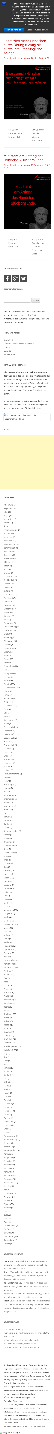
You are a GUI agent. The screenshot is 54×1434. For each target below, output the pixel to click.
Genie (6, 723)
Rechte (7, 1006)
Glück (10, 246)
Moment (7, 920)
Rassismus (8, 999)
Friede (6, 691)
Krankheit (8, 841)
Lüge (6, 899)
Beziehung (8, 558)
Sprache (7, 1067)
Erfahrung (8, 630)
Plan (6, 978)
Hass (6, 766)
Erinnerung (9, 641)
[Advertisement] (27, 462)
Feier (6, 662)
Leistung (7, 885)
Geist (6, 709)
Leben (6, 877)
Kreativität (8, 845)
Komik (6, 827)
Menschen (8, 910)
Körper (7, 834)
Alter (6, 512)
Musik (6, 928)
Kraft (6, 838)
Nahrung (8, 935)
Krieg (6, 849)
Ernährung (8, 648)
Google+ (15, 278)
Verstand (8, 1175)
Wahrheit (8, 1193)
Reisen (6, 1017)
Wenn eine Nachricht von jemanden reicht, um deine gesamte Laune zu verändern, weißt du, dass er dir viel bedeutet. (26, 1265)
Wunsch (7, 1207)
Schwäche (8, 1042)
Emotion (7, 616)
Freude (35, 250)
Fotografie (8, 673)
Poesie (6, 981)
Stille (6, 1082)
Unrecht (7, 1125)
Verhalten (8, 1161)
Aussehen (8, 537)
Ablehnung (8, 504)
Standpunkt (9, 1071)
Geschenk (8, 730)
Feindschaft (9, 666)
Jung (6, 813)
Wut (5, 1211)
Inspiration (8, 806)
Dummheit (8, 594)
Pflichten (8, 971)
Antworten (8, 519)
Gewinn (7, 741)
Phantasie (8, 974)
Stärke (6, 1075)
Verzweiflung (9, 1182)
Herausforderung (11, 773)
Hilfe (6, 781)
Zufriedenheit (10, 1225)
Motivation (37, 140)
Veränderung (9, 1136)
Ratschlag (8, 1003)
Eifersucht (8, 601)
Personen (12, 133)
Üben (34, 137)
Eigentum (8, 605)
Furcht (6, 694)
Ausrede (7, 533)
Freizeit (7, 680)
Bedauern (8, 540)
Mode (6, 917)
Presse (6, 989)
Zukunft (7, 1232)
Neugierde (8, 945)
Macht (6, 902)
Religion (7, 1021)
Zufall (6, 1222)
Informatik (8, 795)
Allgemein (8, 508)
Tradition (8, 1103)
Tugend (7, 1118)
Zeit (5, 1214)
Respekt (7, 1024)
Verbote (7, 1143)
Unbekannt (9, 1121)
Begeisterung (9, 544)
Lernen (7, 888)
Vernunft (8, 1171)
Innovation (9, 802)
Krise (6, 856)
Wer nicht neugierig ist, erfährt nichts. (20, 1343)
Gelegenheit (9, 720)
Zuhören (7, 1229)
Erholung (8, 637)
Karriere (7, 820)
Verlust (7, 1168)
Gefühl (6, 702)
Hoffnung (8, 784)
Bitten (6, 565)
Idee (6, 791)
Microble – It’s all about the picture (19, 343)
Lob (5, 895)
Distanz (7, 590)
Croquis (7, 347)
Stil (5, 1078)
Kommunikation (11, 831)
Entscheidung (10, 626)
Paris (6, 956)
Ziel (18, 137)
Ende (6, 619)
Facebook (7, 278)
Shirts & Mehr (10, 340)
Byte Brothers (10, 354)
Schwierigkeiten (11, 1046)
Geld (6, 716)
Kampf (6, 816)
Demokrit (36, 133)
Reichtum (8, 1014)
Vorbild (7, 1186)
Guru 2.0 (7, 350)
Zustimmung (9, 1236)
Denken (7, 583)
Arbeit (6, 522)
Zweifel (7, 1243)
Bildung (7, 562)
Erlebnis (7, 644)
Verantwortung (10, 1139)
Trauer (6, 1107)
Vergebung (8, 1153)
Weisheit (7, 1197)
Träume (7, 1110)
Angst (6, 515)
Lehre (6, 881)
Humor (7, 788)
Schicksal (8, 1032)
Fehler (6, 659)
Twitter (23, 278)
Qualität (7, 996)
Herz (6, 777)
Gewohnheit (9, 745)
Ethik (6, 655)
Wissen (7, 1204)
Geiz (5, 712)
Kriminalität (9, 852)
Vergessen (8, 1157)
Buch (6, 569)
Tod (5, 1100)
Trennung (8, 1114)
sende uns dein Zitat (27, 315)
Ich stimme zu (14, 30)
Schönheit (8, 1039)
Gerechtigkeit (9, 727)
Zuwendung (9, 1240)
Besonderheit (10, 551)
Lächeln (7, 870)
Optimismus (9, 949)
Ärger (6, 526)
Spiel (6, 1060)
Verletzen (8, 1164)
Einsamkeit (8, 612)
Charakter (8, 576)
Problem (7, 992)
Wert (6, 1200)
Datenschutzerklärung (37, 30)
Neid (6, 942)
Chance (7, 573)
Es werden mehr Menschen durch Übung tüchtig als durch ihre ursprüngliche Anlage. (25, 47)
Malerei (7, 906)
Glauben (7, 748)
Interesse (8, 809)
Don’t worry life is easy (13, 1329)
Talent (6, 1093)
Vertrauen (8, 1179)
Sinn (6, 1057)
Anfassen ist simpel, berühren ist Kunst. (21, 1340)
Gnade (6, 755)
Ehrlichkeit (8, 598)
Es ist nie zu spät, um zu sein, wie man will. (22, 1347)
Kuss (6, 867)
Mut (16, 246)
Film (5, 669)
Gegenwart (8, 705)
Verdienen (8, 1146)
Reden (6, 1010)
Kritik (6, 859)
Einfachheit (9, 608)
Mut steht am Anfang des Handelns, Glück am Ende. (24, 158)
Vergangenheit (10, 1150)
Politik (6, 985)
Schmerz (7, 1035)
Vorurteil (7, 1189)
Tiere (6, 1096)
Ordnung (8, 953)
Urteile (6, 1132)
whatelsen (8, 1293)
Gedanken (8, 698)
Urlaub (7, 1128)
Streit (6, 1089)
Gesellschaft (9, 734)
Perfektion (8, 963)
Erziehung (8, 651)
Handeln (7, 763)
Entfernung (9, 623)
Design (7, 587)
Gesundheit (9, 737)
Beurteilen (8, 555)
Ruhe (6, 1028)
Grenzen (7, 759)
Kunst (6, 863)
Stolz (6, 1085)
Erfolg (6, 634)
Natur (6, 938)
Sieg (5, 1053)
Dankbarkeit (9, 580)
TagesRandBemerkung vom (26, 58)
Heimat (7, 770)
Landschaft (9, 874)
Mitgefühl (8, 913)
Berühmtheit (9, 547)
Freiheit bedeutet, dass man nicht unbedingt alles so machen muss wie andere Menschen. (26, 1286)
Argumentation (10, 530)
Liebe (6, 892)
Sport (6, 1064)
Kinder (6, 824)
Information (9, 798)
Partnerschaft (10, 960)
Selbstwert (8, 1049)
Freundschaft (9, 687)
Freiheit (7, 677)
